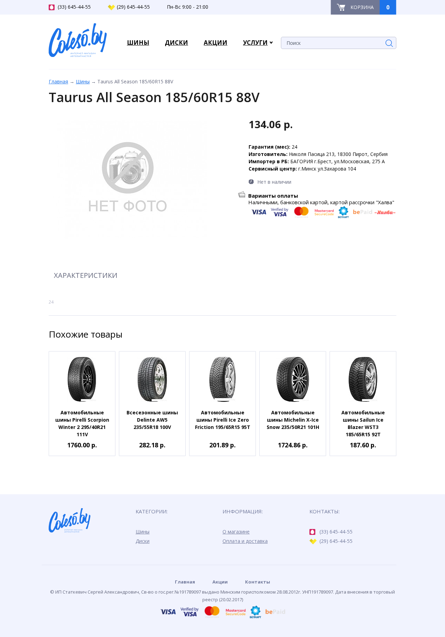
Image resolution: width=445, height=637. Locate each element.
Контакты (257, 582)
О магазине (236, 531)
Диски (142, 541)
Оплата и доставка (245, 541)
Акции (220, 582)
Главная (58, 81)
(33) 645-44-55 (74, 6)
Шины (83, 81)
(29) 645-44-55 (133, 6)
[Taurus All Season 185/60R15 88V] (128, 179)
